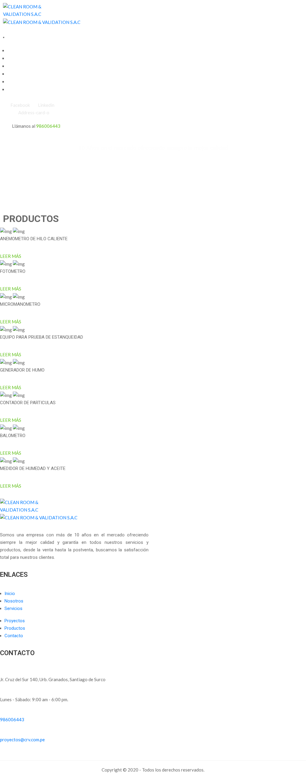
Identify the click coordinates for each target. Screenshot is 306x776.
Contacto (17, 89)
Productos (18, 82)
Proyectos (18, 74)
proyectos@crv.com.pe (22, 739)
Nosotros (17, 58)
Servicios (17, 66)
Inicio (13, 51)
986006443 (48, 126)
